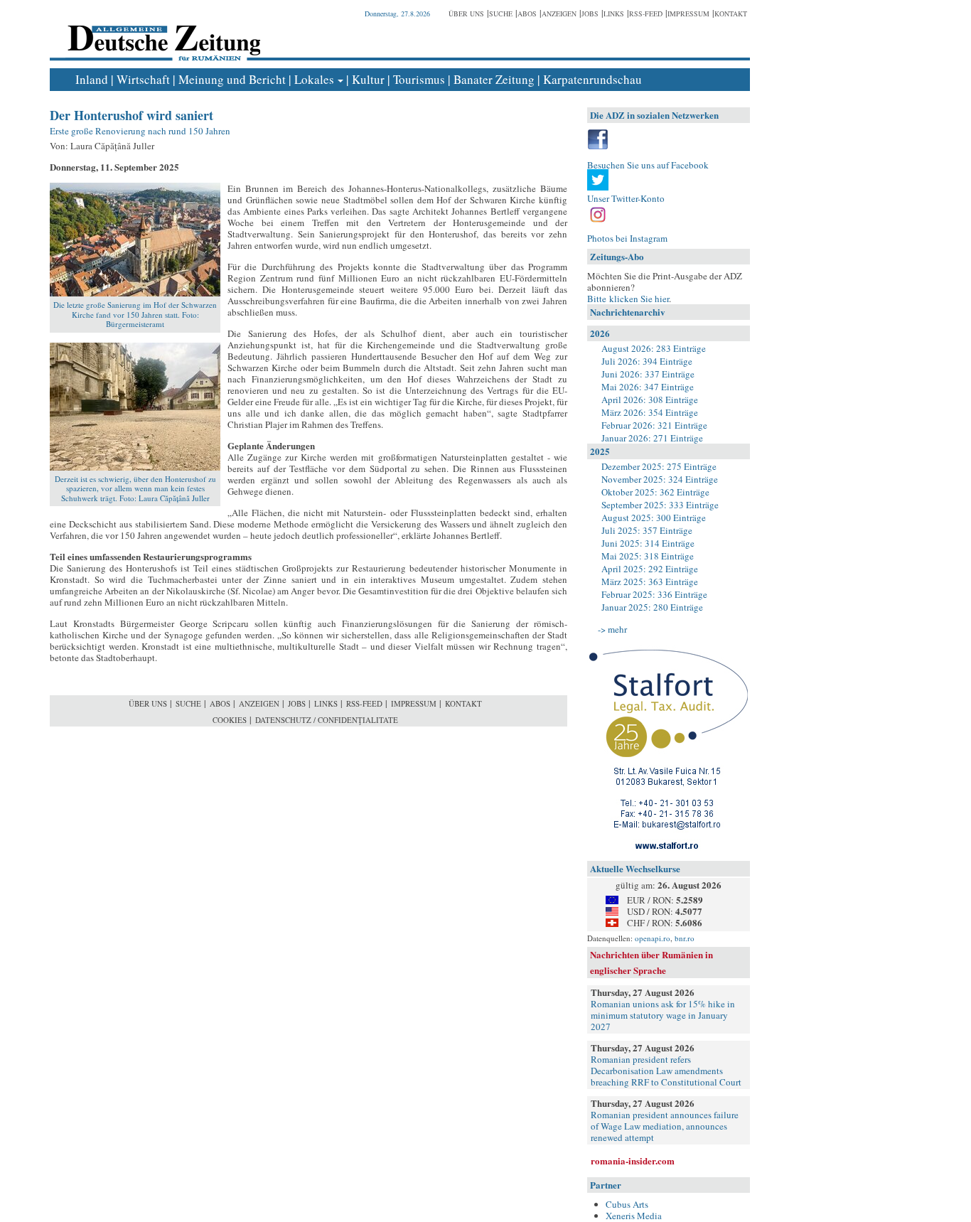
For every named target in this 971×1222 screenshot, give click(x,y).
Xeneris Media (634, 1215)
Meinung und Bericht (232, 79)
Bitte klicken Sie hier (628, 298)
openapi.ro (652, 938)
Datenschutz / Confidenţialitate (326, 719)
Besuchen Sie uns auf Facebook (648, 165)
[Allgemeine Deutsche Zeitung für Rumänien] (161, 32)
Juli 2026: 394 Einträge (646, 361)
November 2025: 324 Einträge (659, 479)
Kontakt (730, 13)
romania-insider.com (633, 1160)
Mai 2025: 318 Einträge (647, 556)
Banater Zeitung (494, 79)
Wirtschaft (143, 79)
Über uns (466, 13)
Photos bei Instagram (627, 238)
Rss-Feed (645, 13)
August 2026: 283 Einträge (653, 348)
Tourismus (419, 79)
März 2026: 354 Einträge (649, 412)
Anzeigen (559, 13)
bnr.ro (684, 938)
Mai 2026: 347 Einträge (647, 386)
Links (613, 13)
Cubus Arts (627, 1204)
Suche (501, 13)
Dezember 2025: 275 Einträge (659, 466)
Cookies (230, 719)
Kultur (368, 79)
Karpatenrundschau (592, 79)
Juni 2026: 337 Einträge (647, 374)
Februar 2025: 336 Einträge (654, 594)
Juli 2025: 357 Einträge (646, 530)
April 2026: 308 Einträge (649, 399)
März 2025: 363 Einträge (649, 581)
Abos (527, 13)
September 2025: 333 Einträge (660, 504)
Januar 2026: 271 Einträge (652, 438)
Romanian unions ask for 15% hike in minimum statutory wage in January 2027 (663, 1015)
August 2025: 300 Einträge (653, 517)
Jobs (590, 13)
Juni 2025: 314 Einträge (647, 543)
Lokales (314, 79)
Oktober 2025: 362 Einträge (655, 492)
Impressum (688, 13)
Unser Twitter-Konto (626, 198)
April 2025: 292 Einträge (649, 568)
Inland (91, 79)
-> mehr (612, 629)
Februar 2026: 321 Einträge (654, 425)
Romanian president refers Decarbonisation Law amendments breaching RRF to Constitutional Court (666, 1070)
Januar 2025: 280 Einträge (652, 607)
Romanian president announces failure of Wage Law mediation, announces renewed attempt (665, 1126)
